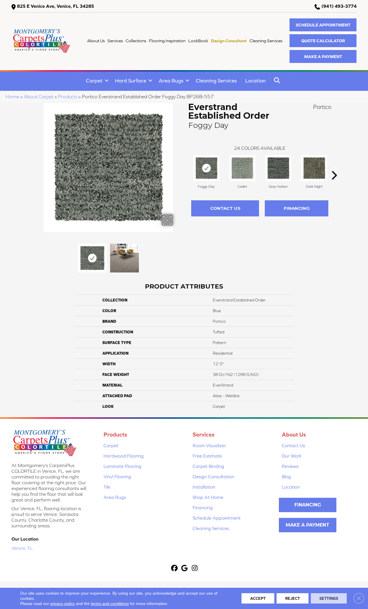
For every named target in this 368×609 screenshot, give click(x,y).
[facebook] (174, 568)
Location (255, 81)
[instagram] (195, 568)
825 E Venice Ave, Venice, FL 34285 (55, 6)
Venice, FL (22, 548)
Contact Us (225, 208)
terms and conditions (110, 603)
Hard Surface (130, 81)
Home (12, 96)
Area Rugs (171, 81)
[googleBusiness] (185, 568)
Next (177, 255)
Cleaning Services (216, 81)
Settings (328, 598)
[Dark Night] (314, 168)
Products (67, 96)
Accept (258, 598)
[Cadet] (242, 168)
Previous (40, 255)
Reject (292, 598)
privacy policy (62, 603)
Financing (297, 208)
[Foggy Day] (206, 168)
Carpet (94, 81)
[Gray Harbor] (278, 168)
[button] (323, 24)
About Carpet (38, 96)
